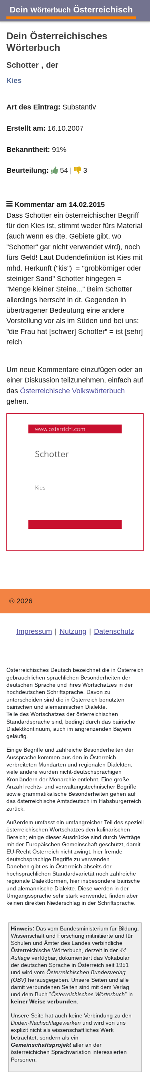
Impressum (34, 631)
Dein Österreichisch (71, 9)
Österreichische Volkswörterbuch (72, 391)
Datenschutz (114, 631)
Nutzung (73, 631)
